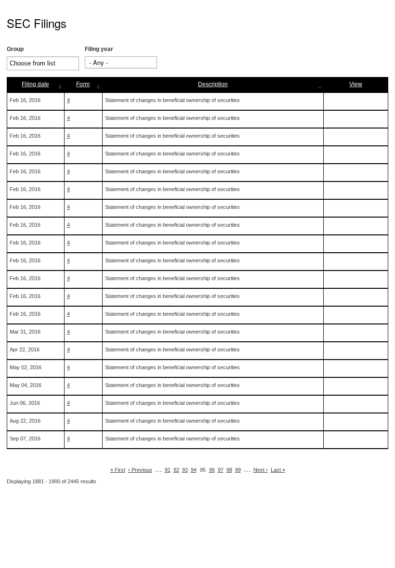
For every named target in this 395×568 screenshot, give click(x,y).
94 (194, 470)
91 (168, 470)
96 (212, 470)
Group (15, 49)
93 (185, 470)
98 (229, 470)
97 (221, 470)
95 (203, 470)
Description (213, 84)
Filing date (35, 84)
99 (238, 470)
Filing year (99, 49)
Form (83, 84)
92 (176, 470)
